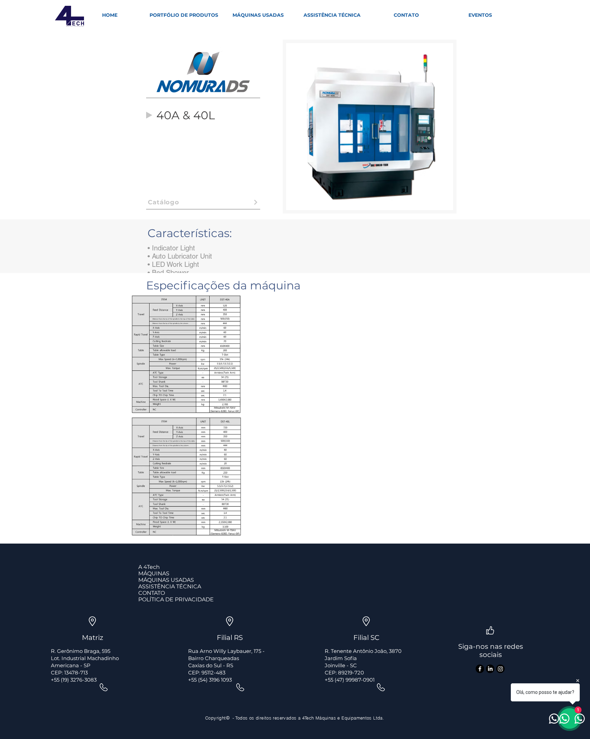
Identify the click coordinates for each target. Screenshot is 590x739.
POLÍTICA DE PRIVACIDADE (176, 599)
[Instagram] (500, 669)
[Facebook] (480, 669)
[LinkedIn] (490, 669)
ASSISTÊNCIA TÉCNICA (169, 586)
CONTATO (151, 593)
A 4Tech (149, 567)
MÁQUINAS (153, 573)
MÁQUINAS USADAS (166, 580)
